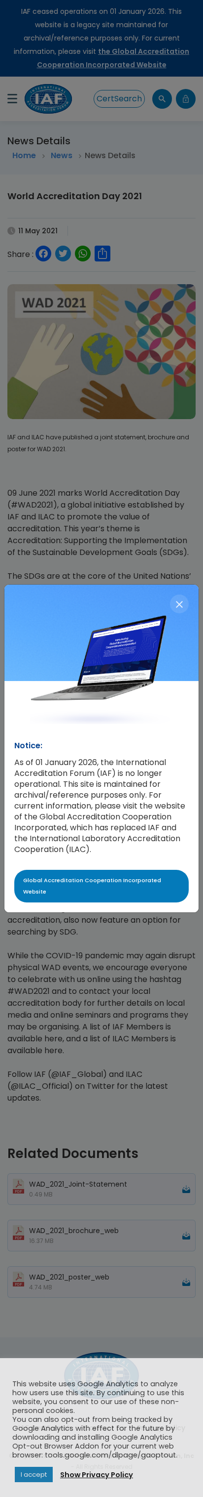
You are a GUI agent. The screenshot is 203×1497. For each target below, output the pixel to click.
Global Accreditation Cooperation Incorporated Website (92, 886)
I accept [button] (34, 1474)
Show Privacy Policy (96, 1474)
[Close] (179, 604)
